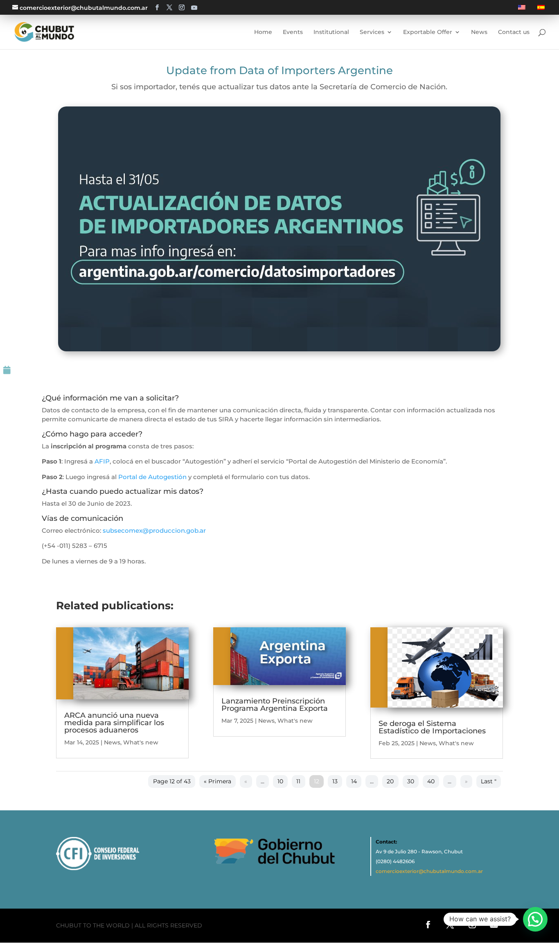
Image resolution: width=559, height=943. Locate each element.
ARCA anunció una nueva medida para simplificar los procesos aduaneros (114, 723)
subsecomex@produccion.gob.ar (154, 530)
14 (354, 781)
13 (335, 781)
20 (390, 781)
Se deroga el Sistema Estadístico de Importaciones (432, 727)
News (112, 742)
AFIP (102, 461)
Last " (488, 781)
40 (431, 781)
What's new (140, 742)
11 (298, 781)
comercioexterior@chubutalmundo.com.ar (429, 871)
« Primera (217, 781)
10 (280, 781)
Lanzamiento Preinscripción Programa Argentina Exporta (274, 705)
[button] (535, 919)
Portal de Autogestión (152, 477)
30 (410, 781)
